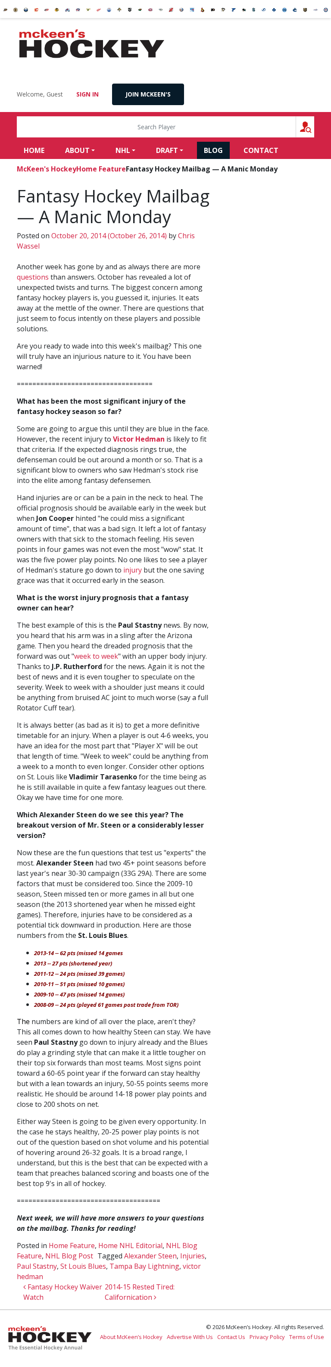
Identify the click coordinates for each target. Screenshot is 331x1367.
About (77, 150)
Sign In (87, 94)
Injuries (192, 1256)
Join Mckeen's (148, 94)
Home (34, 150)
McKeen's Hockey (92, 44)
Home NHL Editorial (130, 1245)
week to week (96, 656)
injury (132, 570)
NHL (123, 150)
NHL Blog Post (69, 1256)
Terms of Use (306, 1337)
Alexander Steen (150, 1256)
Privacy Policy (267, 1337)
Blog (213, 150)
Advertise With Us (190, 1337)
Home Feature (101, 169)
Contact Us (231, 1337)
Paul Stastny (37, 1266)
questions (33, 277)
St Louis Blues (83, 1266)
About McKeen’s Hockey (131, 1337)
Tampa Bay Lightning (144, 1266)
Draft (167, 150)
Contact (261, 150)
